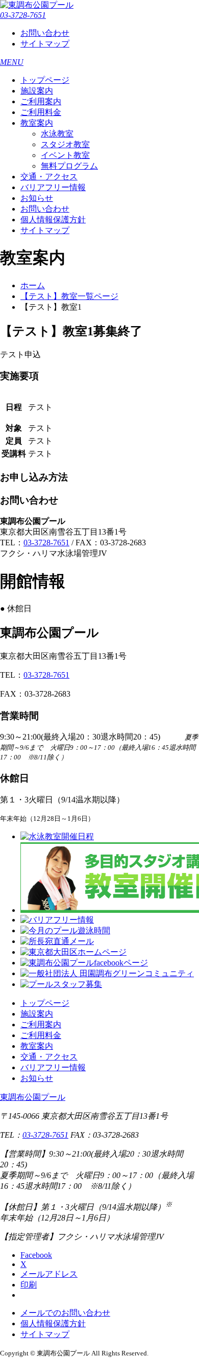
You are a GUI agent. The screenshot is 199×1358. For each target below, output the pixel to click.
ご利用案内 (40, 101)
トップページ (44, 80)
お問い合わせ (44, 33)
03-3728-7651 (23, 15)
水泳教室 (57, 133)
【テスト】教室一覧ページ (69, 296)
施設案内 (36, 90)
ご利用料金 (40, 112)
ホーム (32, 285)
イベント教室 (65, 155)
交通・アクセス (49, 176)
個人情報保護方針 (53, 219)
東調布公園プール (32, 1097)
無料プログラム (69, 166)
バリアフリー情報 (53, 187)
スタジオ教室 (65, 144)
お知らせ (36, 198)
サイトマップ (44, 43)
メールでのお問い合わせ (65, 1312)
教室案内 (36, 123)
